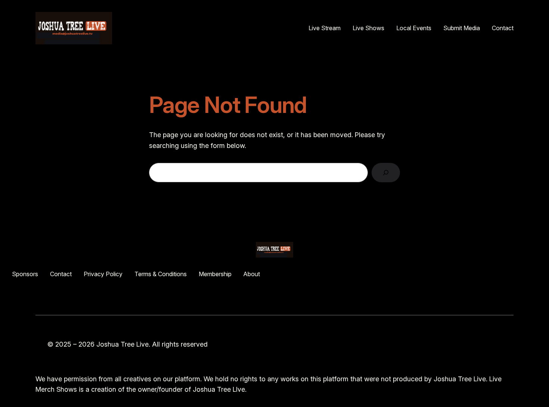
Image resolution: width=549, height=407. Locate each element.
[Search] (386, 172)
